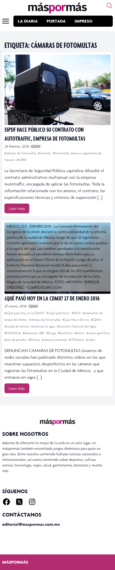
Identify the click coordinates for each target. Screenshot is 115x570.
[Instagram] (32, 502)
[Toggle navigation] (5, 21)
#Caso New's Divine (76, 320)
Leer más (17, 208)
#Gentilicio (65, 333)
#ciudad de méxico (17, 326)
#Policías (34, 340)
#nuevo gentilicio (98, 333)
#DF (42, 333)
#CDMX (96, 320)
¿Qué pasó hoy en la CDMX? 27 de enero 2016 (52, 298)
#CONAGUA (13, 333)
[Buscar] (109, 5)
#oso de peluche (15, 340)
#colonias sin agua (43, 326)
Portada (56, 21)
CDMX (35, 146)
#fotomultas (61, 153)
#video (90, 340)
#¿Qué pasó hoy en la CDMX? (24, 313)
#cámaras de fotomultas (20, 153)
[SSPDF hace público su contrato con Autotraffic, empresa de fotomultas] (57, 90)
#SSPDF (22, 160)
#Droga (51, 333)
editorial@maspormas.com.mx (31, 524)
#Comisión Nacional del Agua (76, 326)
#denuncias (30, 333)
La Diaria (28, 21)
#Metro (80, 333)
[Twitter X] (19, 502)
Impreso (83, 21)
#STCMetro (77, 340)
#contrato (45, 153)
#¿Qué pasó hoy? (59, 313)
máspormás (15, 562)
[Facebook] (6, 502)
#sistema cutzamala (55, 340)
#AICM (77, 313)
